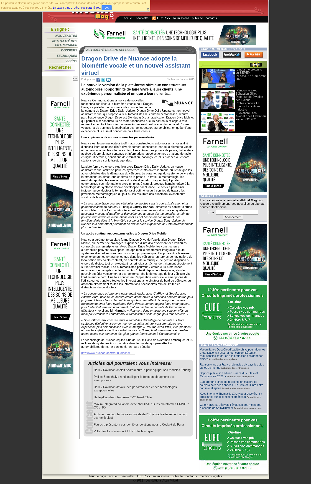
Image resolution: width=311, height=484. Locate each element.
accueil (128, 18)
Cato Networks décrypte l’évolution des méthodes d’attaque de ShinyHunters (230, 406)
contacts (211, 18)
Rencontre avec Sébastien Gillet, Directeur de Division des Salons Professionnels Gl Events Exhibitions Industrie (249, 100)
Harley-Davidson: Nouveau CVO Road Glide (123, 397)
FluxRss (254, 55)
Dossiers (69, 50)
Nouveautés (66, 36)
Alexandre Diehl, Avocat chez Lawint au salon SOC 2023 (251, 116)
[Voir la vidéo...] (218, 88)
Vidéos (71, 61)
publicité (197, 18)
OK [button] (107, 7)
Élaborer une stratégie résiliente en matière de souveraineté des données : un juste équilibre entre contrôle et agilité (231, 385)
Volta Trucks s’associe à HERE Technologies (124, 431)
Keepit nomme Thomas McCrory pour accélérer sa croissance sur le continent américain (231, 395)
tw (103, 80)
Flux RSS (163, 18)
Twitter (232, 55)
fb (98, 80)
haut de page (97, 476)
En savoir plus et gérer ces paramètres (76, 7)
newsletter (142, 18)
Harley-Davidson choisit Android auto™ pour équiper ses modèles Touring (142, 370)
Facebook (210, 55)
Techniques (66, 56)
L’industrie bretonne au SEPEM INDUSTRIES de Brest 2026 (251, 74)
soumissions (181, 18)
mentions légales (211, 476)
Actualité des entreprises (64, 43)
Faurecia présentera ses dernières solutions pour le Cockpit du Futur (139, 424)
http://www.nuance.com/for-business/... (107, 353)
